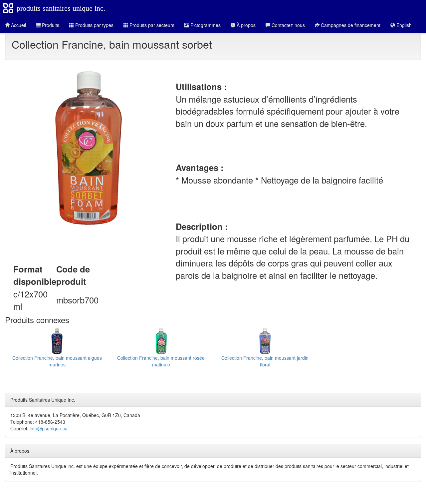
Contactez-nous (287, 25)
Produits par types (93, 25)
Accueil (18, 25)
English (403, 25)
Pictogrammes (205, 25)
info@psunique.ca (49, 428)
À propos (245, 25)
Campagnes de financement (350, 25)
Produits (50, 25)
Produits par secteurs (151, 25)
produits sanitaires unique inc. (61, 8)
